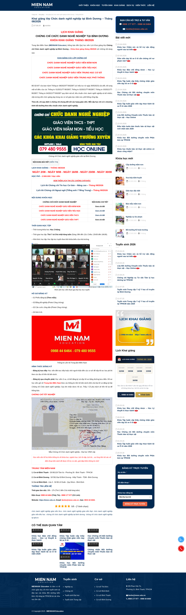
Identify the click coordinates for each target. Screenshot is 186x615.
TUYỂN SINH (107, 5)
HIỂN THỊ (53, 162)
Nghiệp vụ (69, 587)
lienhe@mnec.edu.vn (137, 595)
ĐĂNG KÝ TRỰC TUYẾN (135, 504)
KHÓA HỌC (95, 5)
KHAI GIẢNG (119, 5)
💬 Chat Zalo (144, 395)
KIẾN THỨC (141, 5)
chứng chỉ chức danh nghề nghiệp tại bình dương (65, 514)
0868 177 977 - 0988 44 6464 (136, 24)
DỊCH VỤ (130, 5)
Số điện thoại (123, 483)
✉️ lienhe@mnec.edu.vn (135, 29)
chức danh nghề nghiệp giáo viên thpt (78, 511)
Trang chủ (34, 14)
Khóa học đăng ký (125, 493)
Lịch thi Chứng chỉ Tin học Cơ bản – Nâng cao (64, 185)
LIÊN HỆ (150, 5)
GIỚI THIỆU (84, 5)
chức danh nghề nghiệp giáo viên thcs (47, 511)
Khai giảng (41, 14)
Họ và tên (122, 472)
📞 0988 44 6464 (126, 395)
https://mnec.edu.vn (47, 500)
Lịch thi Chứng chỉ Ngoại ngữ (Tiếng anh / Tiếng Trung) (63, 190)
